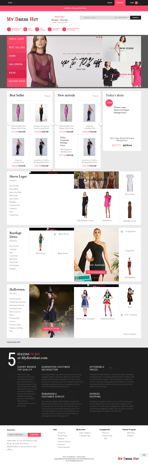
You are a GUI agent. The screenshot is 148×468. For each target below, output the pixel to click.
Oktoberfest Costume (17, 302)
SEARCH (136, 17)
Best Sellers (17, 47)
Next (100, 61)
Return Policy (62, 436)
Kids (10, 331)
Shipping (60, 439)
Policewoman (14, 318)
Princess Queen (15, 325)
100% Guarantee (63, 447)
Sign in (109, 3)
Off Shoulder (14, 265)
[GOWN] (51, 172)
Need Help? (60, 16)
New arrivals (66, 95)
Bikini (12, 72)
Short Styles (13, 199)
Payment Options (63, 441)
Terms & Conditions (69, 457)
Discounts (61, 444)
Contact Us (61, 433)
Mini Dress (107, 221)
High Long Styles (15, 192)
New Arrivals (14, 186)
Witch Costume (15, 312)
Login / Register (85, 433)
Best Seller (17, 95)
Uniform (12, 321)
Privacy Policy (107, 436)
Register (120, 3)
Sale (11, 212)
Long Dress (13, 256)
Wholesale (131, 433)
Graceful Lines (14, 205)
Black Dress (13, 262)
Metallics (12, 202)
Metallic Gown (129, 221)
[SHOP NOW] (122, 49)
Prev (29, 61)
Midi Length (13, 195)
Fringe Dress (13, 215)
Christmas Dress (15, 308)
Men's (11, 315)
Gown (12, 55)
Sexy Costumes (15, 299)
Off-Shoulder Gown (85, 221)
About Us (105, 433)
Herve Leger (16, 39)
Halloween (16, 64)
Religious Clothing (15, 328)
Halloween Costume (16, 305)
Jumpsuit (12, 249)
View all (47, 96)
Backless (12, 269)
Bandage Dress (17, 81)
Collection (13, 208)
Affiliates (130, 436)
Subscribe (34, 435)
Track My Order (84, 436)
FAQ (105, 439)
